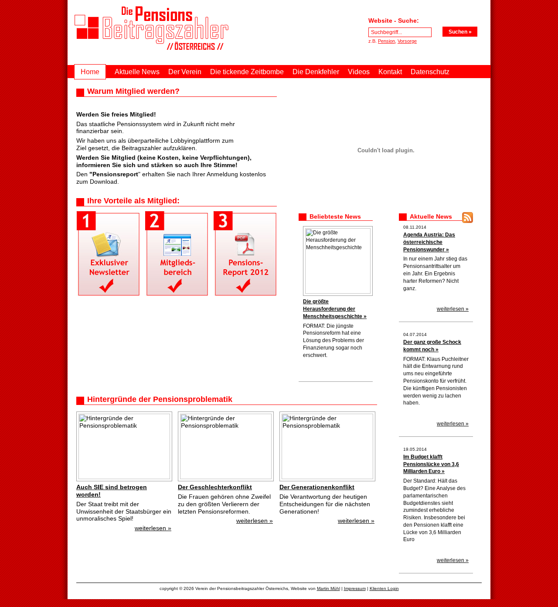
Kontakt (390, 71)
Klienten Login (384, 588)
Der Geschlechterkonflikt (215, 487)
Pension (386, 41)
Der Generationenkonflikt (316, 487)
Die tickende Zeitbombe (247, 71)
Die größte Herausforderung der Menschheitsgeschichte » (335, 308)
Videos (359, 71)
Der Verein (184, 71)
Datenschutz (430, 71)
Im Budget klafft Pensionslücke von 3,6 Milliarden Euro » (431, 464)
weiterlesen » (153, 528)
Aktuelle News (137, 71)
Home (90, 71)
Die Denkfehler (316, 71)
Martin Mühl (328, 588)
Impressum (355, 588)
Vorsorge (407, 41)
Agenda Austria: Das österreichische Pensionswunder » (429, 242)
